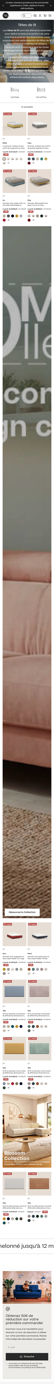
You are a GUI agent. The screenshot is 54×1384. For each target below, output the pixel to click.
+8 (8, 973)
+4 (8, 163)
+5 (33, 163)
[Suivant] (50, 5)
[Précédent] (3, 5)
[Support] (35, 15)
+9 (33, 973)
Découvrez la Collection (22, 912)
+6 (8, 220)
